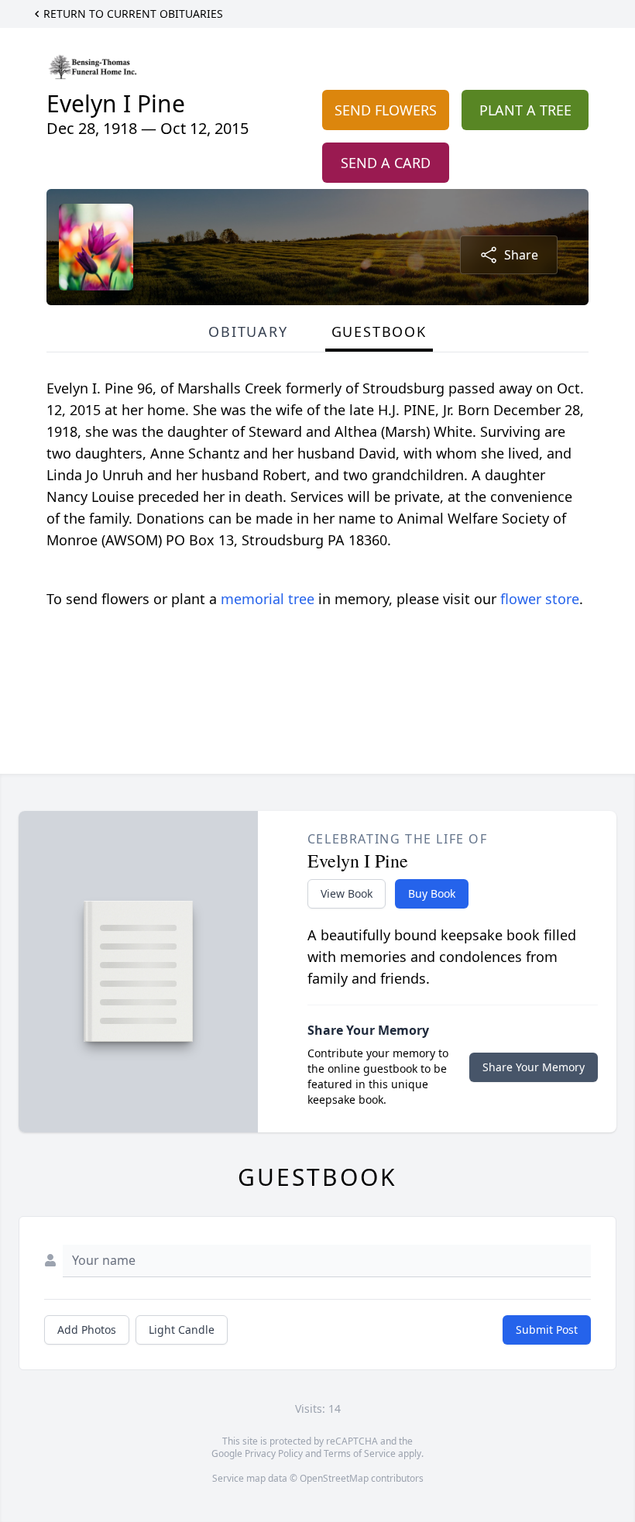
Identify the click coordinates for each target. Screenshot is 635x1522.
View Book (346, 893)
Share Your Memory (533, 1067)
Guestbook (379, 331)
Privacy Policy (274, 1453)
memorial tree (267, 598)
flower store (539, 598)
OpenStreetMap (334, 1478)
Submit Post (547, 1329)
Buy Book (431, 893)
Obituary (247, 331)
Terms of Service (360, 1453)
